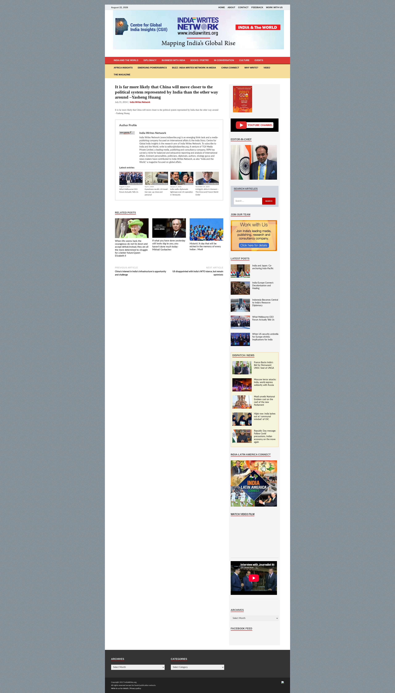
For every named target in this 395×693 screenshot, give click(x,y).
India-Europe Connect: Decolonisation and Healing (263, 285)
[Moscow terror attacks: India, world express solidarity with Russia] (242, 380)
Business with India (173, 60)
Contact (243, 7)
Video (267, 67)
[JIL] (282, 682)
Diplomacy (149, 60)
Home (221, 7)
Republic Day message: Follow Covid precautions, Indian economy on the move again (265, 436)
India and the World (126, 60)
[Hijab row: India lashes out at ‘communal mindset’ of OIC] (242, 414)
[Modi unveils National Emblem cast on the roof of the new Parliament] (242, 397)
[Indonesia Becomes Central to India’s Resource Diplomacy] (240, 300)
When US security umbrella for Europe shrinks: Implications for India (265, 337)
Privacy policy (135, 688)
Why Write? (251, 67)
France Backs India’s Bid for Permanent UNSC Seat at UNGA (264, 365)
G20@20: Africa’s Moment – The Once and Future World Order (207, 192)
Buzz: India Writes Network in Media (194, 67)
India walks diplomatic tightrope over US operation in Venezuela (181, 192)
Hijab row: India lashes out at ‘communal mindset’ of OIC (264, 416)
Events (259, 60)
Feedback (257, 7)
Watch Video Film (242, 514)
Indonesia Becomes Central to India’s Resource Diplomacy (265, 303)
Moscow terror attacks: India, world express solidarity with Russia (265, 382)
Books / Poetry (199, 60)
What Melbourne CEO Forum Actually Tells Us (128, 190)
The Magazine (122, 74)
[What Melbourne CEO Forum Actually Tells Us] (240, 317)
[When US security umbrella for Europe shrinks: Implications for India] (240, 334)
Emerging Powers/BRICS (152, 67)
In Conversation (224, 60)
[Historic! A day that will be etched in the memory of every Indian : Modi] (206, 230)
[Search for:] (254, 201)
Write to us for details (119, 688)
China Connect (230, 67)
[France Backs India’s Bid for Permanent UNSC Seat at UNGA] (242, 363)
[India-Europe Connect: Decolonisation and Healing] (240, 283)
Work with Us (274, 7)
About (231, 7)
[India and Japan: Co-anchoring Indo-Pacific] (240, 266)
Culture (244, 60)
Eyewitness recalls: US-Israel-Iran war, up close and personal (156, 192)
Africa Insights (123, 67)
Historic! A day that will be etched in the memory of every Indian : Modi (205, 247)
